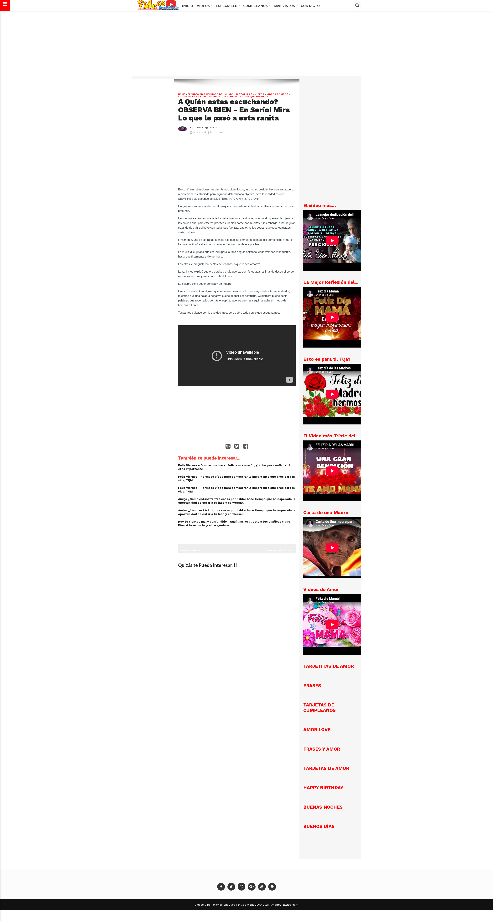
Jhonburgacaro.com (284, 904)
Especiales (227, 6)
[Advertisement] (246, 45)
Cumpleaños (256, 6)
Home (181, 94)
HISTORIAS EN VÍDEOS (250, 94)
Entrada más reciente (280, 550)
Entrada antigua (191, 550)
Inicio (187, 6)
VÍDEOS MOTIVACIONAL (223, 96)
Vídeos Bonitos (277, 94)
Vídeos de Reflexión (192, 96)
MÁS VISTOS (285, 6)
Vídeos (204, 6)
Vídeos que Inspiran (254, 96)
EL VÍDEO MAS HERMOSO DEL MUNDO (211, 94)
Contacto (310, 6)
